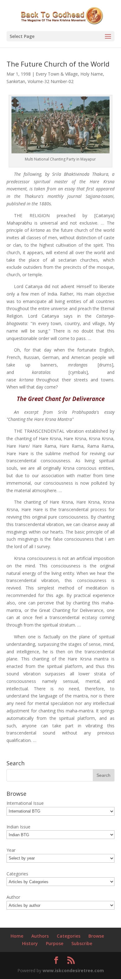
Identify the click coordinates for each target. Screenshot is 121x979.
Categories (68, 936)
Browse (96, 936)
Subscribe (81, 943)
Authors (40, 936)
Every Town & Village (57, 74)
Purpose (54, 943)
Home (17, 936)
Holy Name (91, 74)
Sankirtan (16, 81)
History (30, 943)
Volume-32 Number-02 (51, 81)
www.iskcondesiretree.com (73, 970)
